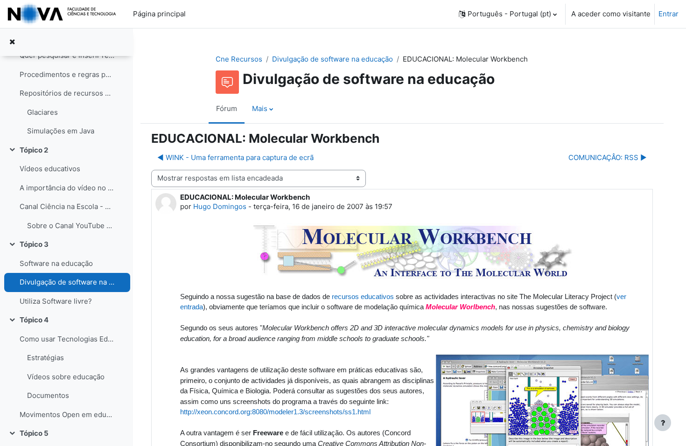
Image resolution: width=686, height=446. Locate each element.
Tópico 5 (34, 433)
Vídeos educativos (50, 168)
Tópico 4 (34, 319)
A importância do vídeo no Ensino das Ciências (67, 187)
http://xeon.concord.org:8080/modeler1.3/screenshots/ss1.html (275, 412)
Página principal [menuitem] (159, 13)
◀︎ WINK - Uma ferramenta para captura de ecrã (235, 157)
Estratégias (45, 357)
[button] (507, 14)
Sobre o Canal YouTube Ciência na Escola (70, 225)
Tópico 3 (34, 244)
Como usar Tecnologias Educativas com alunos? (67, 338)
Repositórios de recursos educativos (67, 93)
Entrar (668, 13)
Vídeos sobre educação (66, 376)
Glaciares (42, 112)
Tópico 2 (34, 150)
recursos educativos (363, 296)
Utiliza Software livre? (56, 301)
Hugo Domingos (219, 206)
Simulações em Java (60, 130)
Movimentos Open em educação (67, 414)
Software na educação (56, 263)
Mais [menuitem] (259, 108)
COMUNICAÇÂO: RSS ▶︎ (607, 157)
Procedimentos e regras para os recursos (67, 74)
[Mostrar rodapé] (662, 422)
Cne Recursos (239, 59)
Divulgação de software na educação (67, 282)
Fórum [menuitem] (226, 108)
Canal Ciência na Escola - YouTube (67, 206)
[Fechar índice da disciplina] (12, 42)
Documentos (48, 395)
